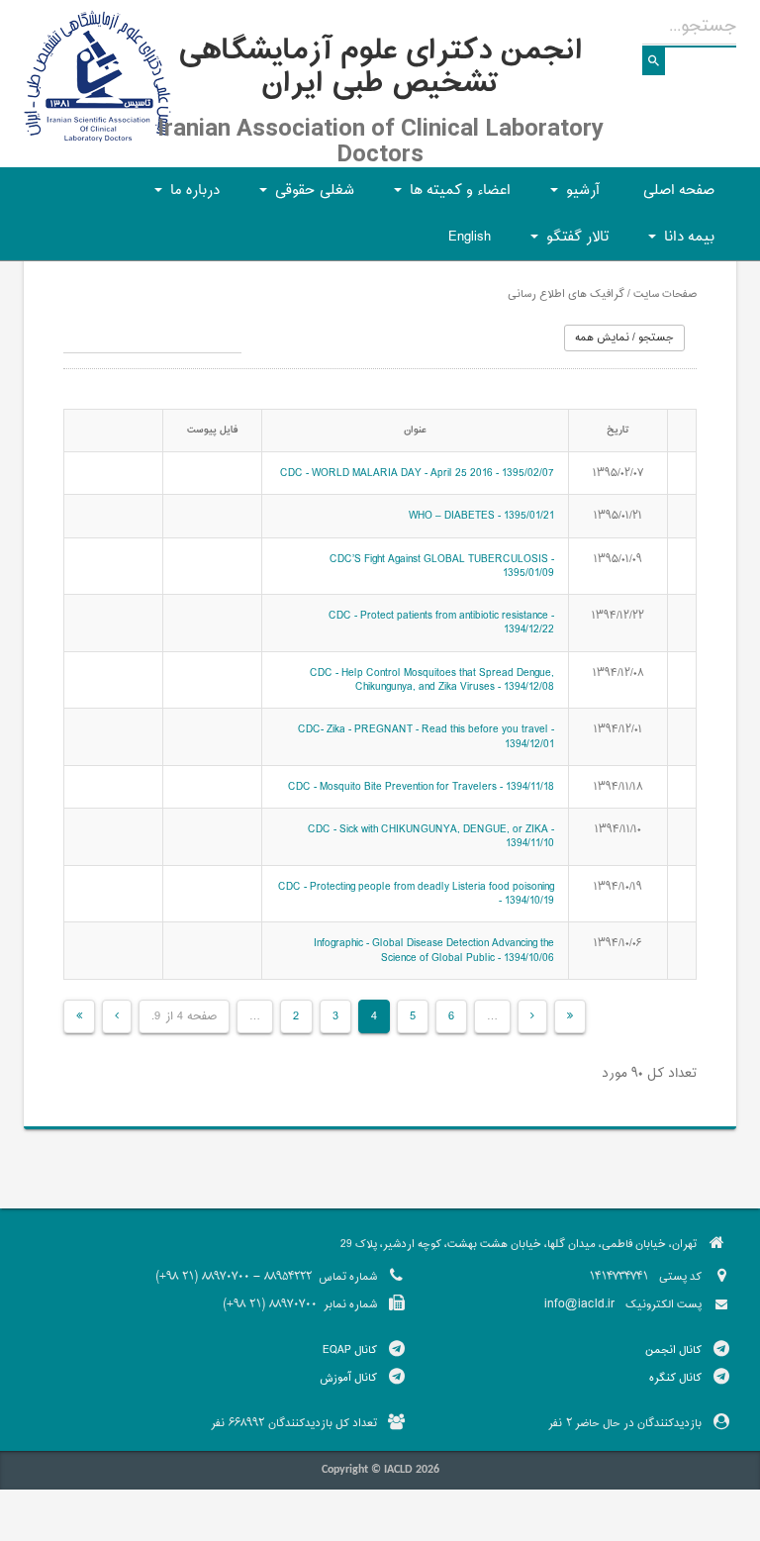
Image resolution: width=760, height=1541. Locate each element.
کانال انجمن (673, 1350)
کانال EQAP (350, 1350)
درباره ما (184, 196)
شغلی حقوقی (303, 196)
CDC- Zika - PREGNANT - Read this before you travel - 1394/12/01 (426, 736)
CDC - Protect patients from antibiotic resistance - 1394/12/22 (441, 622)
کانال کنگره (675, 1378)
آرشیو (572, 196)
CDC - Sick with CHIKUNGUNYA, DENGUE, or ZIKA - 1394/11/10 (431, 836)
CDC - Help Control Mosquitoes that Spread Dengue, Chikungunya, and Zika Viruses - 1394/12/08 (432, 680)
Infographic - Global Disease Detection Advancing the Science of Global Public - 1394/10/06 (434, 950)
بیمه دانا (678, 243)
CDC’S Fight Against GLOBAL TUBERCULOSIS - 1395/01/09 (442, 566)
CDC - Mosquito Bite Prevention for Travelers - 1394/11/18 (421, 787)
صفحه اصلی (678, 190)
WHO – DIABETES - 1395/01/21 (481, 516)
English (469, 237)
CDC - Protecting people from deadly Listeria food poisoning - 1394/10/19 (416, 894)
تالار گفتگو (566, 243)
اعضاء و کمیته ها (449, 196)
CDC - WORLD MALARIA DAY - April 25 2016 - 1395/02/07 (417, 473)
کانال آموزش (348, 1378)
